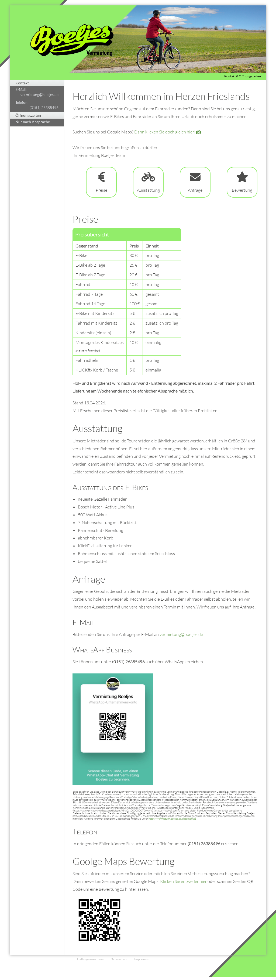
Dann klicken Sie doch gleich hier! (165, 132)
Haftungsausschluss (90, 959)
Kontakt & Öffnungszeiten (242, 76)
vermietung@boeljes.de (39, 94)
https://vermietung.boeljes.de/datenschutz (172, 818)
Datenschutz (119, 959)
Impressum (142, 959)
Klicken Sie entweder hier (183, 881)
